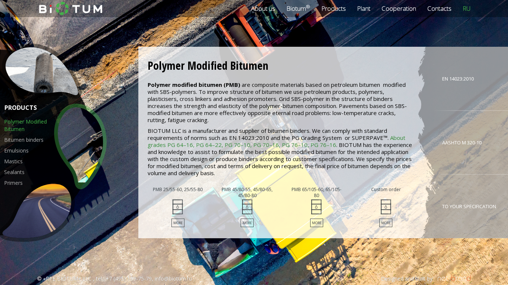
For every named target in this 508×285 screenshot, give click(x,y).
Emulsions (16, 150)
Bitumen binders (24, 139)
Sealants (14, 172)
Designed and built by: (407, 278)
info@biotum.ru (173, 278)
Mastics (13, 161)
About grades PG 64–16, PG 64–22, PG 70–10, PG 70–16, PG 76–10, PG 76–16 (276, 141)
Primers (13, 182)
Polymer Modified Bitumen (25, 125)
